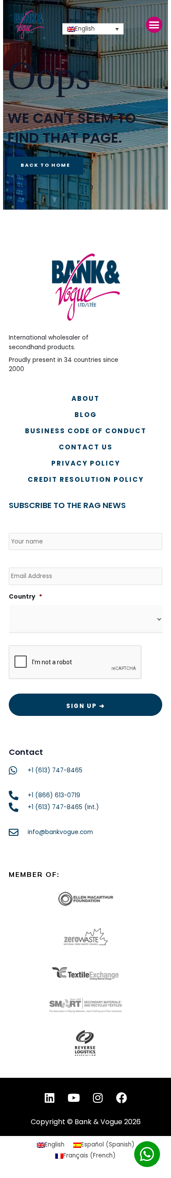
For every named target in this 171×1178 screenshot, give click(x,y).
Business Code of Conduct (85, 430)
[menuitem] (93, 29)
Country (25, 597)
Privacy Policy (85, 463)
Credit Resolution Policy (86, 479)
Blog (86, 414)
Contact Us (86, 447)
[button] (154, 25)
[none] (93, 29)
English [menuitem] (85, 29)
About (85, 398)
